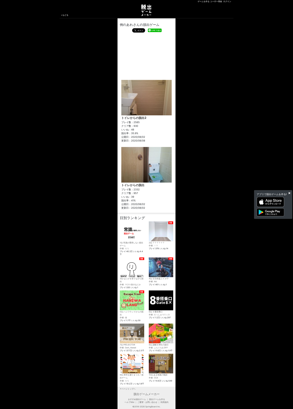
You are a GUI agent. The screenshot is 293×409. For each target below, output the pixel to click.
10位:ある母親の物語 (158, 375)
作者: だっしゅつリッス (159, 315)
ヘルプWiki (129, 402)
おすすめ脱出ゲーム (137, 399)
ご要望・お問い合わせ (147, 402)
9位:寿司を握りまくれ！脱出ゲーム (131, 376)
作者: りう (124, 248)
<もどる (64, 15)
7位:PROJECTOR (127, 345)
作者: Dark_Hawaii (128, 348)
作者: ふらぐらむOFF (158, 348)
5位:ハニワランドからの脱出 (131, 313)
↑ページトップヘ (128, 389)
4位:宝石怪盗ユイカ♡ (158, 278)
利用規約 (164, 402)
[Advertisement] (146, 55)
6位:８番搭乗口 (156, 312)
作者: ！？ (153, 245)
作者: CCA (153, 378)
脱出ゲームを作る (157, 399)
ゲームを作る (204, 1)
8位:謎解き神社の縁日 (158, 345)
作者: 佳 (123, 317)
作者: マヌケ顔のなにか (130, 284)
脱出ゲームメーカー (147, 394)
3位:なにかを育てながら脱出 (131, 280)
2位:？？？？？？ (157, 243)
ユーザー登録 (216, 1)
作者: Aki (153, 281)
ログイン (227, 1)
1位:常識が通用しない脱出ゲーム (131, 244)
